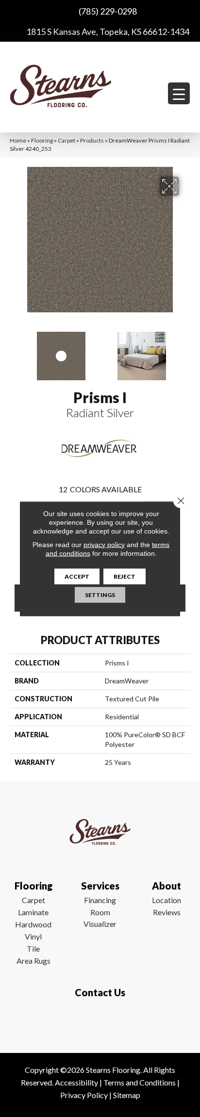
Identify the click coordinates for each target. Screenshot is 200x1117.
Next (185, 351)
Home (18, 140)
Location (166, 900)
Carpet (66, 140)
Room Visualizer (100, 917)
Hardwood (33, 924)
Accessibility (76, 1082)
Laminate (33, 912)
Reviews (167, 912)
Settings (100, 594)
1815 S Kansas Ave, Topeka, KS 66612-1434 (107, 31)
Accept (77, 576)
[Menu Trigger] (179, 93)
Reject (124, 576)
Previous (14, 351)
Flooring (42, 140)
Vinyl (33, 936)
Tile (33, 948)
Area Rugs (33, 960)
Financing (100, 900)
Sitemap (126, 1095)
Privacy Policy (84, 1095)
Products (92, 140)
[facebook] (97, 1021)
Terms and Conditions (139, 1082)
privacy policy (104, 544)
